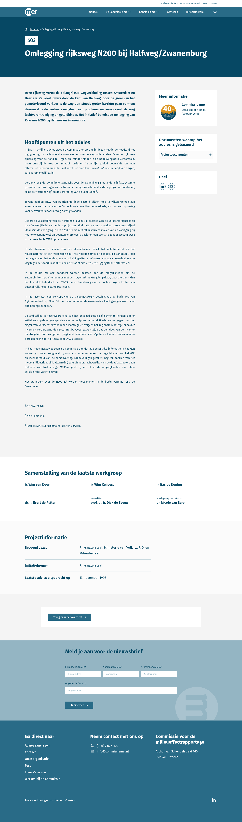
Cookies (70, 800)
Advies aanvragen (37, 745)
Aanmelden (77, 705)
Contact (30, 752)
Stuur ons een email (194, 109)
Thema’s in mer (35, 772)
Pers (28, 765)
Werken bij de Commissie (42, 779)
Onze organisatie (37, 759)
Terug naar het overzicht (67, 617)
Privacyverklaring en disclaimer (44, 800)
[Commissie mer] (31, 12)
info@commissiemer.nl (113, 751)
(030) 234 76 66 (194, 113)
